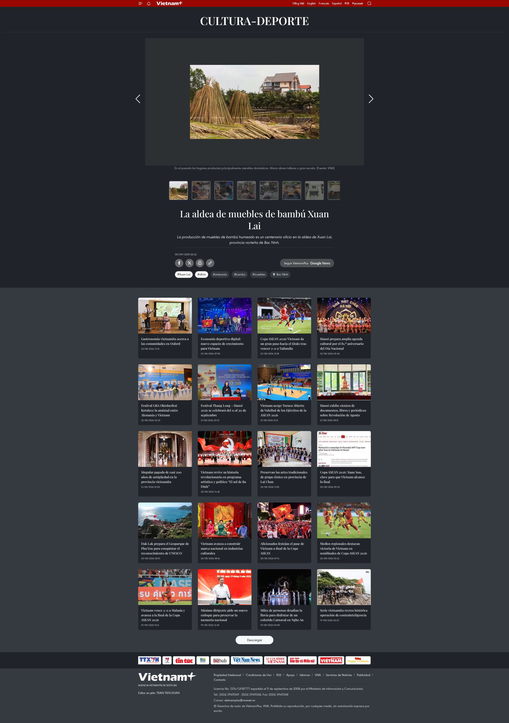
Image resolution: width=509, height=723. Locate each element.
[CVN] (275, 660)
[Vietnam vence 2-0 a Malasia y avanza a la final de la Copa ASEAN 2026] (165, 587)
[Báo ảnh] (331, 660)
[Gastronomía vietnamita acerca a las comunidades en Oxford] (165, 316)
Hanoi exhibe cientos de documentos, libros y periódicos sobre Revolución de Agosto (343, 410)
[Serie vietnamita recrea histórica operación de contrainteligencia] (344, 587)
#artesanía (220, 274)
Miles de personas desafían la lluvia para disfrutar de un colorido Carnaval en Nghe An (282, 615)
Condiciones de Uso (258, 675)
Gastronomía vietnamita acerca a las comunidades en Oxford (165, 341)
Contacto (219, 680)
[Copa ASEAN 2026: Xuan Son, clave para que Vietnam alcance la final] (344, 449)
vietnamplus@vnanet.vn (239, 700)
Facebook (179, 263)
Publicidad (363, 675)
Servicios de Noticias (339, 675)
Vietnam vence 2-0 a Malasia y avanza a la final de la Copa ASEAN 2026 (163, 615)
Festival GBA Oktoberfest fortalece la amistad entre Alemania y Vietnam (159, 410)
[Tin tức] (184, 660)
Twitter (189, 263)
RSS (278, 675)
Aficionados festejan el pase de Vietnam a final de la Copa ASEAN (282, 548)
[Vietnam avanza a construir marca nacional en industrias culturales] (225, 520)
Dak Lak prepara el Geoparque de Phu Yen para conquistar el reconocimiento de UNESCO (165, 548)
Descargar (254, 640)
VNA (318, 675)
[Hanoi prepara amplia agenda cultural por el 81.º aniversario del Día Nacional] (344, 316)
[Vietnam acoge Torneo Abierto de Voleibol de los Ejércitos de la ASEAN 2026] (284, 382)
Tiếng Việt (298, 3)
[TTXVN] (149, 660)
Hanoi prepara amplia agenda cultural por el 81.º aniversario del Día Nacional (342, 343)
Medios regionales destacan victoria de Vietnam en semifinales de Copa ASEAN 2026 (343, 548)
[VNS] (247, 660)
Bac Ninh (282, 274)
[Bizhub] (219, 660)
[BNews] (202, 660)
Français (324, 3)
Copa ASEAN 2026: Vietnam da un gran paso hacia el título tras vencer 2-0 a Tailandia (283, 343)
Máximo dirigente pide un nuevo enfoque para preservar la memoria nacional (224, 615)
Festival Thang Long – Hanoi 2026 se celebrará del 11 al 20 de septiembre (223, 410)
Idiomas (305, 675)
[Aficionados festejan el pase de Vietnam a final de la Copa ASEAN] (284, 520)
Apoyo (290, 675)
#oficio (201, 274)
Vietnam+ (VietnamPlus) (170, 3)
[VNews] (167, 660)
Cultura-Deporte (254, 20)
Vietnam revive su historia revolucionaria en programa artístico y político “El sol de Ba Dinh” (223, 479)
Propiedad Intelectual (227, 675)
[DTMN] (302, 660)
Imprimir (200, 263)
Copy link (210, 263)
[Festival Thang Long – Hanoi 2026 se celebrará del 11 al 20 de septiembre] (225, 382)
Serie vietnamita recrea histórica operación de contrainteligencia (343, 612)
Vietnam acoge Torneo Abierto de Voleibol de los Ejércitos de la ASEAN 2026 (283, 410)
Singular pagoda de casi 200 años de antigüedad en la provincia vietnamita (161, 477)
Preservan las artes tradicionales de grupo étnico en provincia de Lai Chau (283, 477)
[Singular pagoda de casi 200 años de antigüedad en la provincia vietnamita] (165, 449)
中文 (347, 3)
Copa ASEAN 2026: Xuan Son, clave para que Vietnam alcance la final (342, 477)
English (311, 3)
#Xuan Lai (183, 274)
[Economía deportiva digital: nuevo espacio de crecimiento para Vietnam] (225, 316)
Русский (357, 3)
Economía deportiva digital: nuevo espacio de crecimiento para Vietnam (222, 343)
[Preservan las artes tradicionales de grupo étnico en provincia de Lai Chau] (284, 449)
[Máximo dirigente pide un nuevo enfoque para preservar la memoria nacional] (225, 587)
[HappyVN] (358, 660)
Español (337, 3)
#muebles (259, 274)
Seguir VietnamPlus (296, 263)
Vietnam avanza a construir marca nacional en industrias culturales (222, 548)
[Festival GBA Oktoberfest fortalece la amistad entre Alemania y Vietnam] (165, 382)
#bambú (239, 274)
